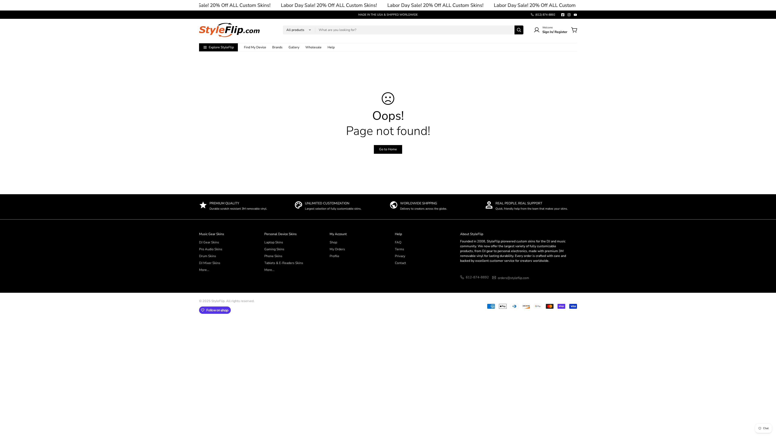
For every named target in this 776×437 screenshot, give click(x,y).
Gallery (294, 47)
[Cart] (574, 30)
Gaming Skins (274, 249)
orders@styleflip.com (513, 278)
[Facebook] (562, 14)
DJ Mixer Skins (209, 263)
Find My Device (255, 47)
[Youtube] (575, 14)
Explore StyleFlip (221, 47)
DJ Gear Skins (209, 242)
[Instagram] (569, 14)
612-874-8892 (477, 277)
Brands (277, 47)
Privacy (400, 256)
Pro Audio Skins (210, 249)
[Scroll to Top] (768, 415)
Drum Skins (207, 256)
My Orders (337, 249)
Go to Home (388, 149)
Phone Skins (273, 256)
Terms (399, 249)
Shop (333, 242)
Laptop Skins (273, 242)
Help (331, 47)
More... (204, 270)
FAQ (398, 242)
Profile (334, 256)
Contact (400, 263)
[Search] (519, 29)
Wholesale (313, 47)
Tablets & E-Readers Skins (283, 263)
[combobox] (403, 29)
